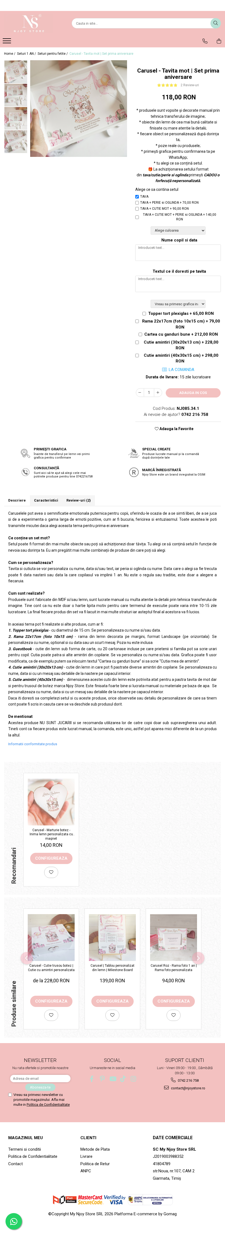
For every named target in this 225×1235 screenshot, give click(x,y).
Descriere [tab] (17, 500)
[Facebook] (92, 1079)
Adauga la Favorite (176, 429)
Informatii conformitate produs (32, 744)
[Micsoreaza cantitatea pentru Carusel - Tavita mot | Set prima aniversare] (140, 392)
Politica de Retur (95, 1163)
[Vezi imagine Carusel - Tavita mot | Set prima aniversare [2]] (15, 118)
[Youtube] (112, 1079)
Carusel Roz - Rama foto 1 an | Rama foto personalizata (174, 968)
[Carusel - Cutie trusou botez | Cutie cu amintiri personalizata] (51, 937)
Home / (10, 54)
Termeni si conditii (24, 1149)
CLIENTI (88, 1137)
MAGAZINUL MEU (25, 1137)
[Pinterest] (102, 1079)
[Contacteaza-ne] (205, 41)
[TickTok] (123, 1079)
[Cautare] (215, 23)
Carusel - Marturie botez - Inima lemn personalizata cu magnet (51, 834)
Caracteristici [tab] (46, 500)
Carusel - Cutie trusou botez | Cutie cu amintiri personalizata (51, 968)
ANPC (85, 1170)
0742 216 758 (188, 1080)
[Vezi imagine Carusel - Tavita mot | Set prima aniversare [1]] (15, 95)
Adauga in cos (193, 393)
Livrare (86, 1156)
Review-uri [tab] (78, 500)
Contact (15, 1163)
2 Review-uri (190, 85)
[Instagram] (133, 1079)
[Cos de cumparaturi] (219, 41)
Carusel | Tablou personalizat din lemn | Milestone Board (112, 968)
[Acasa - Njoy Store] (31, 23)
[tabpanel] (78, 108)
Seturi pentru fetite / (53, 54)
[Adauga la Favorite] (51, 872)
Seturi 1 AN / (27, 54)
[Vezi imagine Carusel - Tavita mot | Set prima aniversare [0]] (15, 72)
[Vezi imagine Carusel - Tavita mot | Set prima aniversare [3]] (15, 141)
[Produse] (7, 42)
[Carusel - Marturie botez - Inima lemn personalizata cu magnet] (51, 802)
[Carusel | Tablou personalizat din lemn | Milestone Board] (112, 937)
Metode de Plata (95, 1149)
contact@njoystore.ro (187, 1088)
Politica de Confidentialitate (48, 1104)
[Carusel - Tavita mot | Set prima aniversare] (78, 108)
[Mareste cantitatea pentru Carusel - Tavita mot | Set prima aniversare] (158, 392)
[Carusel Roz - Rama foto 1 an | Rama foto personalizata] (173, 937)
